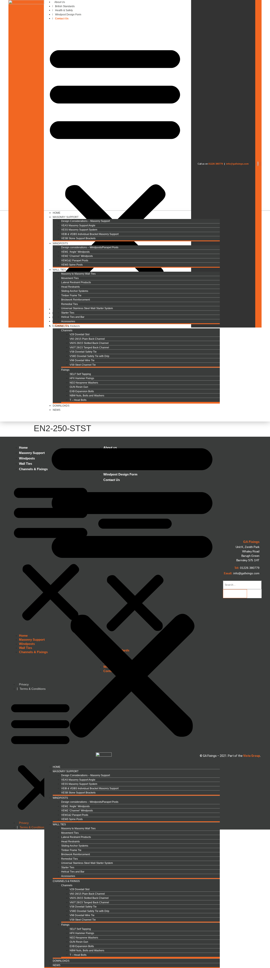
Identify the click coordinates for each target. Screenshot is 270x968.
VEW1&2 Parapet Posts (74, 260)
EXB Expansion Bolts (82, 391)
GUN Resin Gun (79, 386)
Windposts (60, 243)
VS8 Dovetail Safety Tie (83, 351)
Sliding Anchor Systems (74, 291)
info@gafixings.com (237, 163)
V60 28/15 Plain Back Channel (87, 338)
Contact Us (62, 18)
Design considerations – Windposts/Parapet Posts (89, 247)
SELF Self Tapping (80, 374)
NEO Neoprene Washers (84, 382)
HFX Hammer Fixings (82, 378)
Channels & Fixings (66, 326)
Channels (66, 330)
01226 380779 (215, 163)
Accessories (68, 876)
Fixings (65, 369)
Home (56, 766)
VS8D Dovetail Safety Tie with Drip (89, 356)
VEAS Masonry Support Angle (78, 225)
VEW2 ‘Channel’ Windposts (77, 256)
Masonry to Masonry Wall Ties (78, 273)
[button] (115, 164)
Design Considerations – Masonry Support (85, 221)
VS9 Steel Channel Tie (83, 364)
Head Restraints (70, 286)
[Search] (235, 593)
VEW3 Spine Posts (72, 264)
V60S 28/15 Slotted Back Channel (89, 343)
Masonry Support (65, 217)
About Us (59, 2)
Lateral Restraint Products (76, 282)
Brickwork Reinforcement (75, 299)
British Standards (65, 6)
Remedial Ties (69, 304)
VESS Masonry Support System (79, 229)
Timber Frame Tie (71, 295)
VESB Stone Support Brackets (78, 238)
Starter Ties (67, 312)
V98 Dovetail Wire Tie (82, 360)
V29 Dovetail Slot (79, 334)
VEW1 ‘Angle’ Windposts (75, 251)
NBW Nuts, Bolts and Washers (87, 395)
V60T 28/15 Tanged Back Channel (89, 347)
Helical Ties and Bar (72, 317)
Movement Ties (70, 278)
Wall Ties (59, 269)
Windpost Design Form (68, 14)
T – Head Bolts (78, 400)
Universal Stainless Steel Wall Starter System (87, 308)
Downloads (61, 405)
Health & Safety (64, 10)
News (56, 409)
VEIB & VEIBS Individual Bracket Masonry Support (90, 234)
